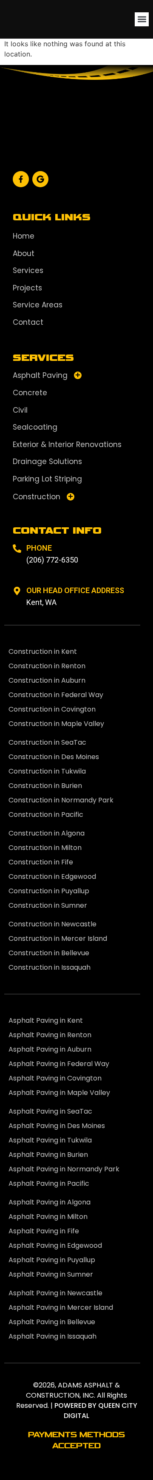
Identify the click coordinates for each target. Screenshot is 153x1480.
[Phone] (17, 548)
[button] (142, 19)
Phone (39, 547)
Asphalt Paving (40, 375)
